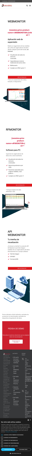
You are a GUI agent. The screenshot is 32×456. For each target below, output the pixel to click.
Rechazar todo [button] (23, 449)
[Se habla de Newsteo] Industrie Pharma (16, 380)
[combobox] (28, 420)
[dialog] (16, 437)
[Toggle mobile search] (27, 5)
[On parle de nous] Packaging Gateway (16, 359)
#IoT (27, 363)
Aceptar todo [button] (8, 449)
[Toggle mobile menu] (30, 5)
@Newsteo (28, 378)
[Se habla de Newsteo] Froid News (16, 369)
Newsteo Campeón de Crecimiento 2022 (16, 390)
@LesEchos (28, 396)
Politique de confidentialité (11, 431)
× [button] (30, 420)
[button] (16, 453)
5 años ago (26, 385)
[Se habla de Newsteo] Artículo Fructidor (16, 401)
